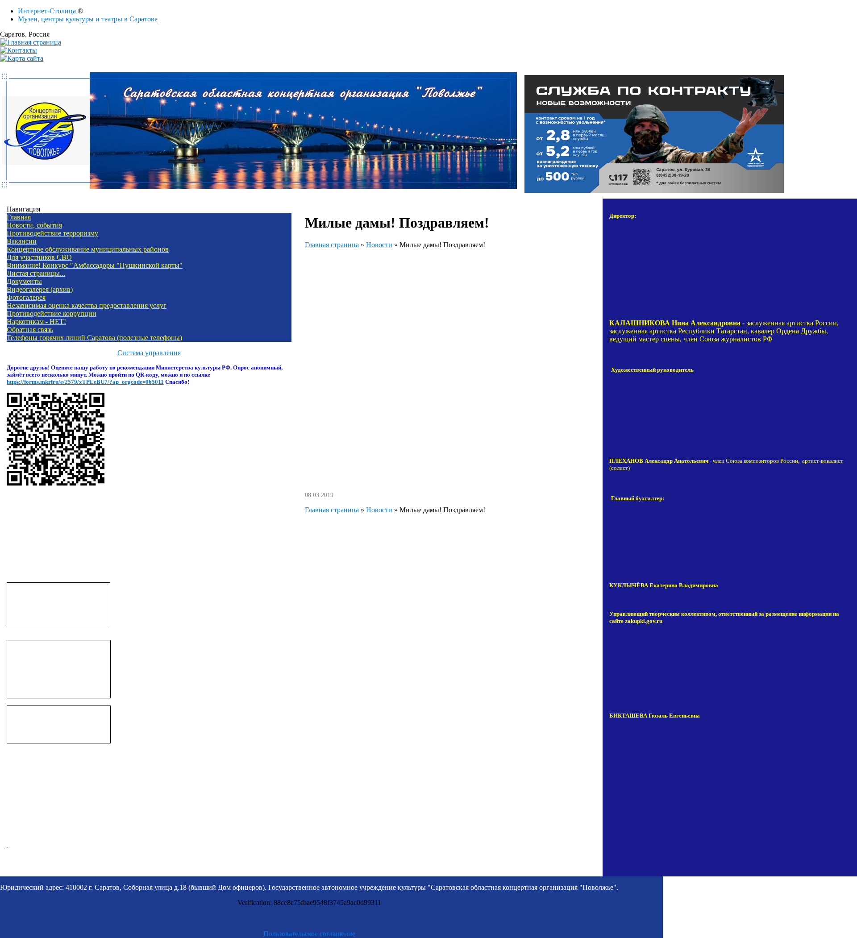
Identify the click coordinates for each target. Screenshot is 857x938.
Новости (379, 245)
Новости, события (34, 225)
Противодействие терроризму (52, 233)
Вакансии (22, 241)
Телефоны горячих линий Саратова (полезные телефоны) (94, 337)
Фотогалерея (26, 297)
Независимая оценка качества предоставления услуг (86, 305)
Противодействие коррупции (51, 313)
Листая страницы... (36, 273)
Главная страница (332, 245)
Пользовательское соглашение (309, 934)
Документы (24, 281)
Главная (19, 217)
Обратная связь (30, 329)
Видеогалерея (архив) (40, 289)
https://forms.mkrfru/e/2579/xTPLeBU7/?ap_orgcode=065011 (85, 381)
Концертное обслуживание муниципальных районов (88, 249)
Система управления (149, 353)
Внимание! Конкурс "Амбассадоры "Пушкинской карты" (95, 265)
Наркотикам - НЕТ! (36, 321)
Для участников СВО (39, 257)
